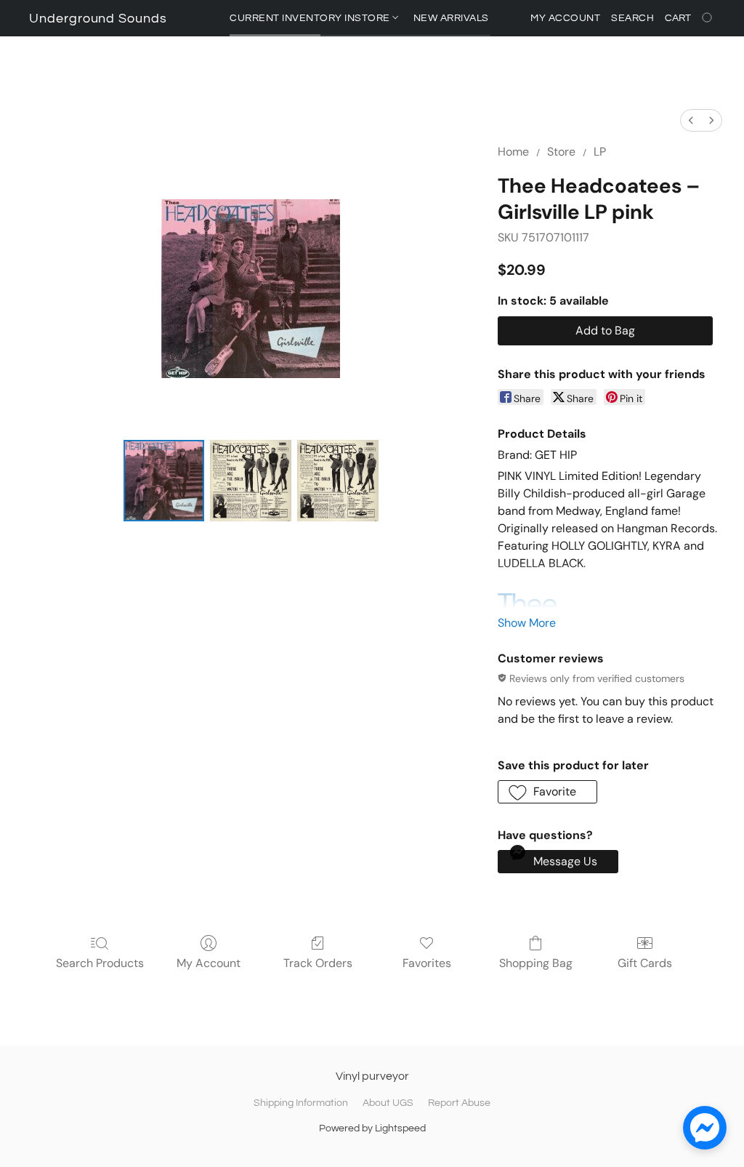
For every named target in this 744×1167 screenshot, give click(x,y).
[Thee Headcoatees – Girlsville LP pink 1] (250, 480)
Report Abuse (459, 1103)
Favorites (427, 963)
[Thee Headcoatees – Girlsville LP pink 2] (338, 480)
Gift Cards (645, 963)
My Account (208, 963)
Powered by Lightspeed (372, 1128)
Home (513, 151)
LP (600, 151)
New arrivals (451, 18)
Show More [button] (527, 622)
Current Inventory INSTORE (311, 18)
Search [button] (632, 18)
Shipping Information (301, 1103)
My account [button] (565, 18)
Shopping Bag (536, 963)
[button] (98, 19)
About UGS (388, 1103)
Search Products (100, 963)
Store (561, 151)
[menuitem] (691, 120)
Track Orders (317, 963)
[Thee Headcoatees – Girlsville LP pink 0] (164, 480)
